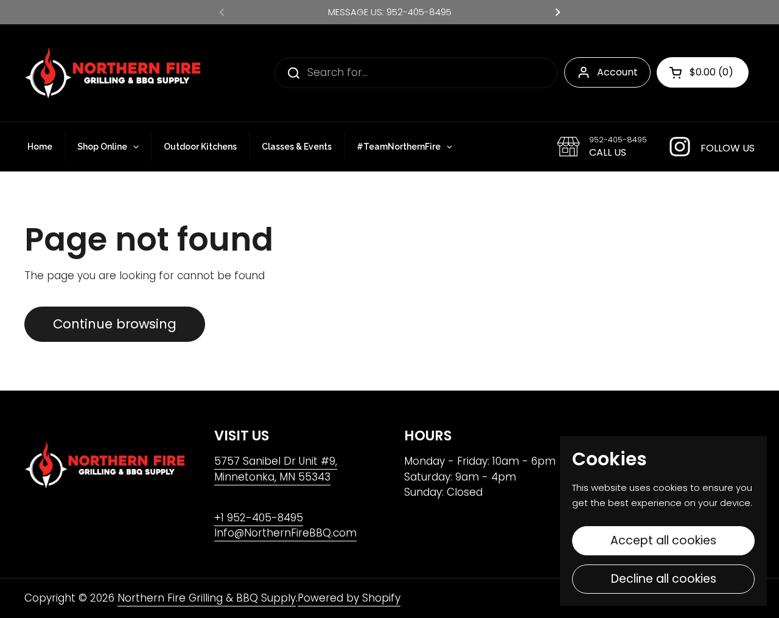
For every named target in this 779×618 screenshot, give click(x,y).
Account (617, 72)
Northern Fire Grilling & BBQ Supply (206, 598)
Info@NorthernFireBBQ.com (285, 533)
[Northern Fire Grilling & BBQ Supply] (112, 73)
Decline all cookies (663, 579)
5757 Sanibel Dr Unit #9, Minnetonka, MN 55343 (275, 469)
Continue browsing (114, 324)
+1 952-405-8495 (258, 517)
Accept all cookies (663, 540)
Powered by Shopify (349, 598)
